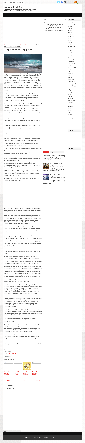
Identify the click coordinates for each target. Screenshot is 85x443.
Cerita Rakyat (17, 44)
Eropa (23, 44)
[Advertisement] (23, 29)
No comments (22, 52)
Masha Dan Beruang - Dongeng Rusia (54, 155)
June (69, 42)
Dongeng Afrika (63, 15)
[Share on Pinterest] (14, 353)
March (69, 30)
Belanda (11, 44)
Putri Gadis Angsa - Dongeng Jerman (55, 175)
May (69, 26)
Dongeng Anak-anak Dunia (13, 6)
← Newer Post (8, 380)
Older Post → (38, 380)
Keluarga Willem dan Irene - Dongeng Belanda (18, 49)
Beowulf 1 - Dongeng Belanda (7, 373)
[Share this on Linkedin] (15, 353)
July (69, 40)
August (69, 34)
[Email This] (5, 356)
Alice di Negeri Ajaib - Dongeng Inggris (56, 164)
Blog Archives (59, 152)
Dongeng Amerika (54, 15)
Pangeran (27, 44)
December (70, 63)
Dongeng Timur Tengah (31, 15)
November (71, 46)
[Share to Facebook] (10, 356)
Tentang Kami (12, 2)
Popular (46, 152)
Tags (52, 152)
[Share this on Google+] (12, 353)
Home (5, 2)
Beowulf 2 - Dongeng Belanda (35, 373)
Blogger (58, 437)
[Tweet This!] (10, 353)
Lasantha (44, 441)
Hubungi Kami (20, 2)
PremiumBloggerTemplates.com (54, 441)
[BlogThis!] (7, 356)
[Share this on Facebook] (8, 353)
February (70, 32)
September (71, 25)
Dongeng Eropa (20, 15)
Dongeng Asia (12, 15)
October (70, 23)
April (69, 28)
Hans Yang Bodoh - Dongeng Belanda (26, 374)
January (70, 61)
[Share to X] (8, 356)
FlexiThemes (31, 441)
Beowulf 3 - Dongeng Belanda (17, 373)
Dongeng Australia (43, 15)
